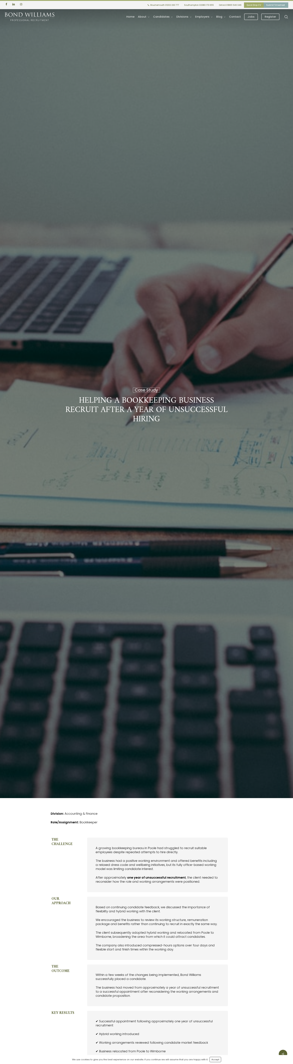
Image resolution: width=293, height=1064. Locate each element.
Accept (215, 1059)
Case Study (146, 390)
